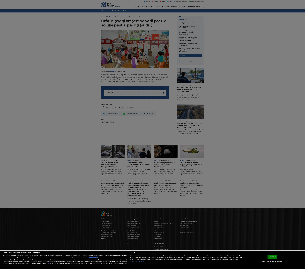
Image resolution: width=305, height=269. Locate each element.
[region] (152, 259)
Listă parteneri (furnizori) (137, 261)
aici (48, 263)
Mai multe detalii (93, 257)
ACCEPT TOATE (272, 256)
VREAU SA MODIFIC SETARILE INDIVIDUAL (272, 261)
